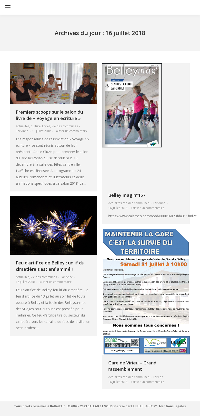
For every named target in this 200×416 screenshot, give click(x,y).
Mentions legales (172, 406)
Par (22, 131)
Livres (46, 126)
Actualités (22, 126)
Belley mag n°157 (126, 195)
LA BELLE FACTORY (144, 406)
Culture (36, 126)
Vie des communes (65, 126)
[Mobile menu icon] (8, 7)
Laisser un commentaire (71, 131)
